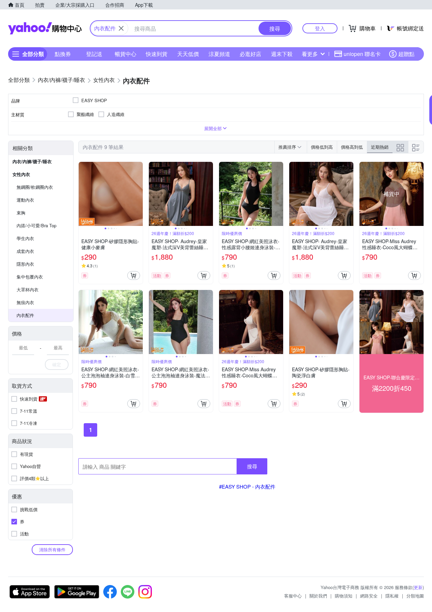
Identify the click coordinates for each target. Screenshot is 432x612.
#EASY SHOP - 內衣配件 (247, 486)
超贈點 (406, 54)
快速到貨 (156, 54)
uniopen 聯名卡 (362, 54)
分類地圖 (415, 595)
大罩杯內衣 (27, 289)
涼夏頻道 (219, 54)
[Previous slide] (83, 193)
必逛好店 (250, 54)
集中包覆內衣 (30, 276)
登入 (320, 28)
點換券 (63, 54)
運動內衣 (25, 200)
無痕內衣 (25, 302)
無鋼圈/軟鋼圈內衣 (35, 187)
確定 (56, 364)
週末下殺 (282, 54)
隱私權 (392, 595)
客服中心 (293, 595)
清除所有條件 (52, 549)
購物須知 (343, 595)
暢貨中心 (125, 54)
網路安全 (369, 595)
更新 (418, 587)
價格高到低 (352, 147)
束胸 (21, 212)
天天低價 (188, 54)
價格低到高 (322, 147)
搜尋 (252, 466)
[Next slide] (138, 193)
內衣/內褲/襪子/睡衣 (32, 161)
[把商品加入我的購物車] (133, 275)
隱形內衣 (25, 264)
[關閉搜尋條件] (121, 28)
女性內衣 (21, 174)
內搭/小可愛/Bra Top (36, 225)
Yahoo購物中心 (45, 28)
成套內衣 (25, 251)
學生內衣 (25, 238)
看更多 (310, 54)
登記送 (94, 54)
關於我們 (318, 595)
